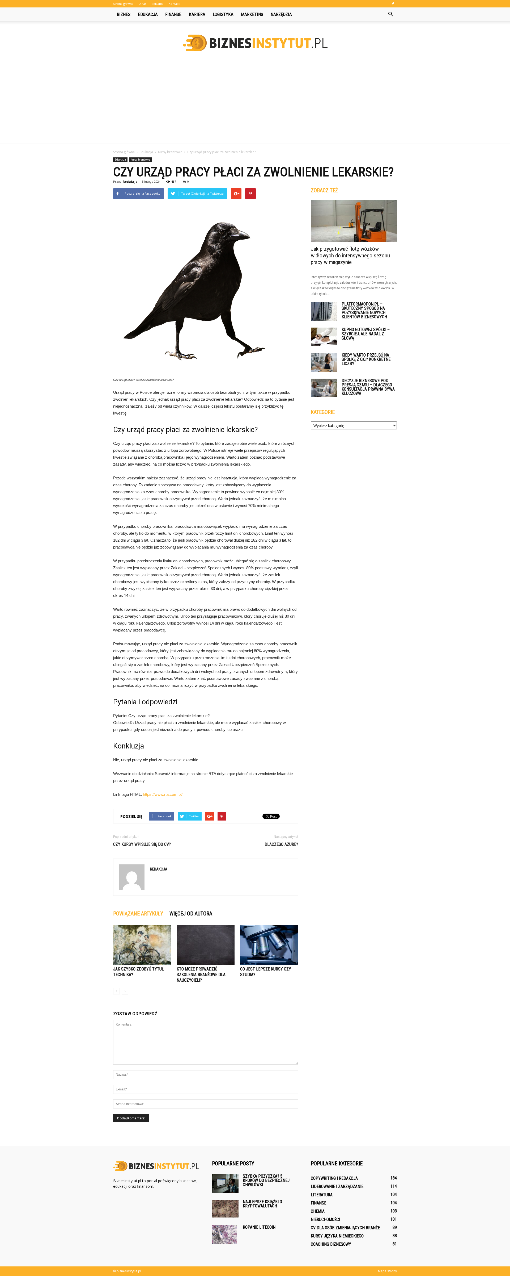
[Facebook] (393, 3)
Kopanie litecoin (259, 1227)
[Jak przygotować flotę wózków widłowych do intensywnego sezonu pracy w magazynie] (354, 221)
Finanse (173, 14)
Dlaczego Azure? (281, 844)
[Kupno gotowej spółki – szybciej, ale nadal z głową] (324, 337)
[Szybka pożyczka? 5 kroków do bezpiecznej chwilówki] (225, 1183)
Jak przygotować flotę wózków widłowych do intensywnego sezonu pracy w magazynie (350, 255)
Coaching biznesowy (331, 1244)
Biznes (123, 14)
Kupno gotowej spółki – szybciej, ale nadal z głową (366, 334)
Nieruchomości (325, 1219)
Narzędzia (281, 14)
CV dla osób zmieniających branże (345, 1227)
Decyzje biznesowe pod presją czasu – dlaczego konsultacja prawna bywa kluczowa (368, 387)
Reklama (157, 4)
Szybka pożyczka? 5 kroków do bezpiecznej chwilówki (266, 1180)
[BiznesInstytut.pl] (255, 43)
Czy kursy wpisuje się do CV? (142, 844)
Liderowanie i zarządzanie (337, 1186)
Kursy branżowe (140, 159)
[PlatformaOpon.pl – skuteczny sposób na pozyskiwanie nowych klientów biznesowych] (324, 311)
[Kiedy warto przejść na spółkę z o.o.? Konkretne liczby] (324, 362)
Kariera (197, 14)
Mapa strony (387, 1271)
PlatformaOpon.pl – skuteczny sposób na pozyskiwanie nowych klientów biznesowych (364, 310)
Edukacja (148, 14)
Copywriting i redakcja (334, 1178)
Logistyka (223, 14)
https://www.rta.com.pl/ (162, 794)
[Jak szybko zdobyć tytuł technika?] (142, 945)
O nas (142, 4)
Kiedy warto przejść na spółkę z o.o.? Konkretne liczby (366, 359)
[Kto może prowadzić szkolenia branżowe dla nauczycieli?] (206, 945)
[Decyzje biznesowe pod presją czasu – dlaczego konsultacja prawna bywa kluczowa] (324, 388)
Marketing (252, 14)
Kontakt (174, 4)
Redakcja (130, 181)
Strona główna (123, 4)
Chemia (318, 1211)
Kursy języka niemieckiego (337, 1236)
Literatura (322, 1194)
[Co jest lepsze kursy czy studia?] (269, 945)
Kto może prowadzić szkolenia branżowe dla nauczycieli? (201, 975)
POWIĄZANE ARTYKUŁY (138, 913)
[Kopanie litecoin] (224, 1234)
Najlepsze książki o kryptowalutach (262, 1203)
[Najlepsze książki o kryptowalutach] (225, 1209)
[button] (390, 14)
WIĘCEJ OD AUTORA (190, 913)
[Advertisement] (255, 103)
